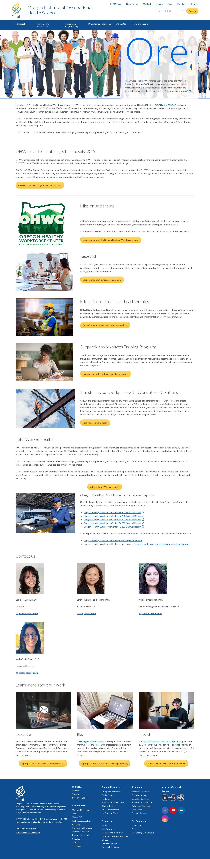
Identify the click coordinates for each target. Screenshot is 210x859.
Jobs (170, 4)
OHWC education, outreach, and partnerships (105, 325)
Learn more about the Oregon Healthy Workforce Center (111, 239)
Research (20, 23)
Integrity (76, 824)
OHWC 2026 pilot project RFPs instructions (40, 185)
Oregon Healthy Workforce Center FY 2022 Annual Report (112, 523)
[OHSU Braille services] (165, 800)
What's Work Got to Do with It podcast (162, 741)
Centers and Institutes (112, 832)
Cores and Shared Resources (115, 836)
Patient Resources (111, 787)
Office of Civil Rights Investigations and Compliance (81, 835)
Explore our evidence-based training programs (105, 374)
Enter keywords (162, 16)
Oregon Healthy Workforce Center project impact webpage (113, 540)
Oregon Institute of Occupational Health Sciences (60, 10)
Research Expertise (110, 847)
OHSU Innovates (109, 843)
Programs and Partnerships (42, 25)
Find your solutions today (95, 422)
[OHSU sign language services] (173, 800)
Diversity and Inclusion (82, 828)
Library (105, 840)
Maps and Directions (81, 810)
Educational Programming (71, 25)
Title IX (75, 842)
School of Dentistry (140, 799)
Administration (108, 829)
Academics (137, 787)
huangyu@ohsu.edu (86, 613)
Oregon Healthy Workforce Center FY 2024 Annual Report (112, 516)
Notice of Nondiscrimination (28, 832)
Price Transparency (110, 809)
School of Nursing (140, 795)
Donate (159, 4)
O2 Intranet (137, 825)
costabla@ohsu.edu (28, 672)
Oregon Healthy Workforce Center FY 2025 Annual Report (112, 512)
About (105, 825)
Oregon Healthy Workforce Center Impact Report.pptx (161, 544)
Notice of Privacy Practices (28, 828)
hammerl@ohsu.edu (28, 613)
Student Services (139, 813)
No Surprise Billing (110, 813)
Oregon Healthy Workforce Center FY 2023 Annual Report (112, 519)
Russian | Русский (80, 798)
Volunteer (76, 846)
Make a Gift (77, 817)
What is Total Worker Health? (104, 486)
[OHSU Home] (18, 10)
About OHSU (79, 805)
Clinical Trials (108, 806)
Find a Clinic (107, 799)
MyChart (147, 4)
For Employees (140, 821)
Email (134, 829)
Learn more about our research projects (102, 279)
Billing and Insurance (111, 791)
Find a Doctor (132, 4)
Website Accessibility (82, 821)
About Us (121, 23)
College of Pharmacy (141, 806)
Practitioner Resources (99, 23)
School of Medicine (140, 791)
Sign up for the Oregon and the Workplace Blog (105, 763)
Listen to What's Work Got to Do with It (166, 763)
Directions (181, 4)
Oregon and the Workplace (94, 741)
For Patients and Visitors (113, 802)
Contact (194, 4)
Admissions (137, 809)
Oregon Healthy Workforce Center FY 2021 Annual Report (112, 526)
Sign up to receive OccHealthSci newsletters (43, 763)
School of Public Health (142, 802)
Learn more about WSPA (179, 91)
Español (75, 794)
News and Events (140, 23)
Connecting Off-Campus (143, 832)
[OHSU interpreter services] (181, 800)
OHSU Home (115, 4)
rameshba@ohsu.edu (152, 613)
